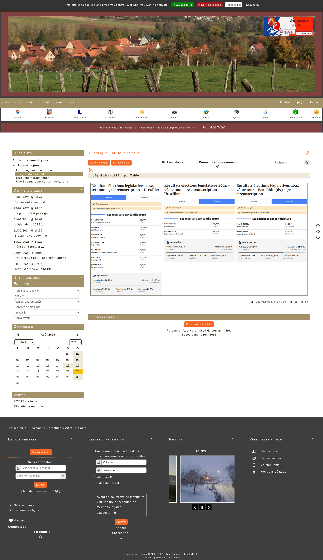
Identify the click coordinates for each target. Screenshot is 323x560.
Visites (48, 395)
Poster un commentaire (199, 324)
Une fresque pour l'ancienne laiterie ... (42, 257)
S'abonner (101, 477)
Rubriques (48, 153)
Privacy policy (251, 4)
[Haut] (318, 225)
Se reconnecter (121, 162)
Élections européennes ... (33, 235)
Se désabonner (105, 483)
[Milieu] (318, 231)
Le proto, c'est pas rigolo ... (34, 213)
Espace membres (40, 439)
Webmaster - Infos (282, 439)
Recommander (270, 458)
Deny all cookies (210, 4)
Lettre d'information (120, 439)
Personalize (233, 4)
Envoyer (40, 484)
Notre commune (48, 277)
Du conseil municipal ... (32, 202)
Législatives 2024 (31, 174)
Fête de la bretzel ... (29, 246)
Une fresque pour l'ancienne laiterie (42, 181)
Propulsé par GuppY (136, 554)
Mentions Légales (273, 471)
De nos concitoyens (32, 160)
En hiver (202, 450)
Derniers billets (48, 190)
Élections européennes (32, 177)
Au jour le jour (27, 165)
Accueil (30, 102)
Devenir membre (99, 162)
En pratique (48, 284)
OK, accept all (184, 4)
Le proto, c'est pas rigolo (34, 170)
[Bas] (318, 237)
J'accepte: (105, 512)
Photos (201, 439)
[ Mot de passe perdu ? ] (40, 491)
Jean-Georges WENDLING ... (35, 269)
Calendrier (48, 326)
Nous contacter (271, 451)
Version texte (270, 465)
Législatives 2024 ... (29, 224)
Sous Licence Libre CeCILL (182, 554)
